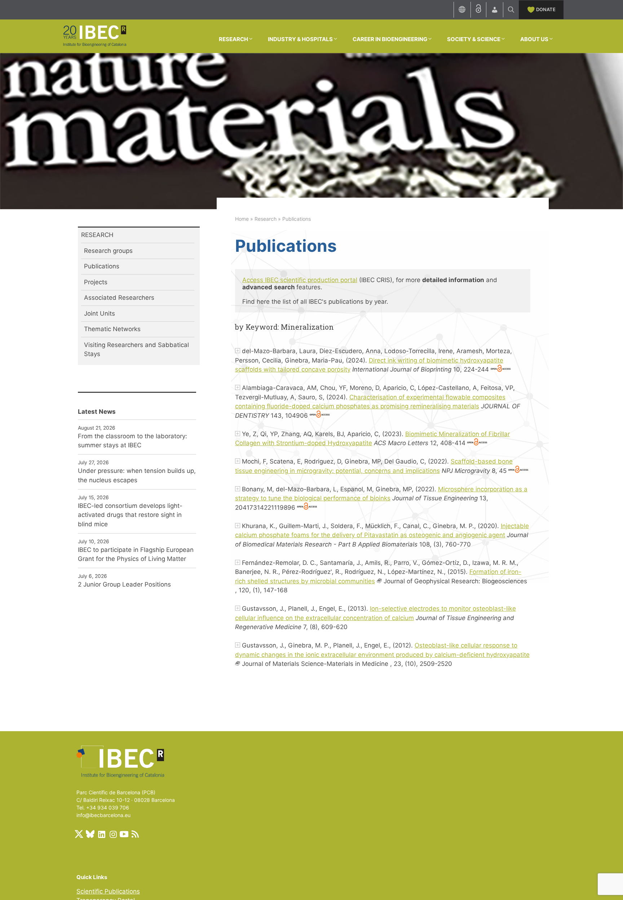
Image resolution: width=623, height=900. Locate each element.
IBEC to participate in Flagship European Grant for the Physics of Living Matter (136, 554)
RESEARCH (233, 39)
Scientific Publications (108, 891)
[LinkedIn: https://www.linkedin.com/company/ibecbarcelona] (101, 834)
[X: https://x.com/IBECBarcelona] (79, 834)
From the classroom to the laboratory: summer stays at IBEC (132, 441)
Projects (95, 282)
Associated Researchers (119, 297)
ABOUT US (534, 39)
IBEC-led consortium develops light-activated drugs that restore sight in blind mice (130, 515)
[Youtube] (124, 834)
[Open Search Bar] (511, 9)
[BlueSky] (90, 834)
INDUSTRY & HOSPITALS (300, 39)
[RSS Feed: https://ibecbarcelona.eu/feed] (135, 834)
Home (242, 219)
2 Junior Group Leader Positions (124, 584)
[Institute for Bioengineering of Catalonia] (94, 35)
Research (266, 219)
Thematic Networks (112, 329)
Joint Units (99, 313)
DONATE (546, 9)
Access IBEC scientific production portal (299, 280)
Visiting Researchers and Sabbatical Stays (136, 349)
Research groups (108, 250)
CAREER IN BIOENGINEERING (390, 39)
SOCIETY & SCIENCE (473, 39)
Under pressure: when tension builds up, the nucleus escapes (137, 475)
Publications (101, 266)
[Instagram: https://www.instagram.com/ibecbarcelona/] (113, 834)
